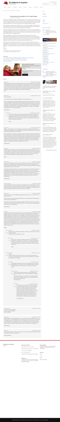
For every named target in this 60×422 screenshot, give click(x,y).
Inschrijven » (47, 34)
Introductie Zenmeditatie (46, 59)
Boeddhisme (8, 50)
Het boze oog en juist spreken (7, 61)
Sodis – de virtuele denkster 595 (26, 352)
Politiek (20, 50)
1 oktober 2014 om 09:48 (36, 193)
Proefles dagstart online (46, 51)
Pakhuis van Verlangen (46, 84)
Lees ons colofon (42, 348)
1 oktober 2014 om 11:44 (35, 238)
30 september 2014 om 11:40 (35, 95)
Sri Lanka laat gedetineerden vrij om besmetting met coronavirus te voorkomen (15, 60)
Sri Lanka (17, 51)
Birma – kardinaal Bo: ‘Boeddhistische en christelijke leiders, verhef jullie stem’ (15, 58)
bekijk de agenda (45, 64)
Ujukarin (5, 95)
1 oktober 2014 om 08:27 (36, 148)
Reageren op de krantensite (43, 359)
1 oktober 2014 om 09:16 (36, 161)
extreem (10, 51)
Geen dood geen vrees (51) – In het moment (27, 346)
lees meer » (44, 76)
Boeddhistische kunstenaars (50, 71)
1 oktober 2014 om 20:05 (33, 283)
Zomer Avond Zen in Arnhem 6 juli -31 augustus (49, 43)
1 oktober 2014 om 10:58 (36, 211)
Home (4, 10)
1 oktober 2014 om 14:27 (34, 271)
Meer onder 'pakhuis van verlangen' (51, 149)
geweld (12, 51)
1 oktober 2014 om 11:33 (35, 230)
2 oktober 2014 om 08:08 (36, 330)
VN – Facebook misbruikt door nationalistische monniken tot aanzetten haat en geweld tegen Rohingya (18, 57)
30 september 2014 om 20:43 (35, 127)
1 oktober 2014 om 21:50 (36, 308)
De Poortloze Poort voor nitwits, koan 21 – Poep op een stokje (30, 348)
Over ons (41, 355)
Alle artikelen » (45, 16)
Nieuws (6, 10)
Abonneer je (48, 29)
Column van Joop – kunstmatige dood (27, 350)
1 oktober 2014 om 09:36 (36, 183)
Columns (41, 357)
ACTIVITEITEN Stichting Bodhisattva (48, 48)
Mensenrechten (14, 50)
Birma (7, 51)
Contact (41, 354)
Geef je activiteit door (45, 23)
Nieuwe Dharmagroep (45, 57)
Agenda (44, 21)
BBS (5, 51)
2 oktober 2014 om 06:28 (36, 317)
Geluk (11, 50)
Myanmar (14, 51)
